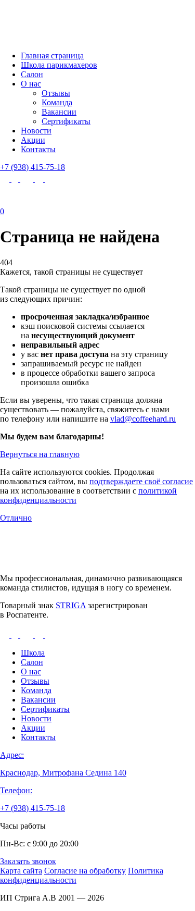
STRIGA (71, 605)
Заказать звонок (28, 861)
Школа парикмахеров (59, 64)
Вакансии (59, 111)
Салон (32, 74)
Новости (36, 130)
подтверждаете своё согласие (141, 481)
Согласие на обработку (85, 870)
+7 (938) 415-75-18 (32, 167)
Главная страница (52, 55)
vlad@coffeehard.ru (143, 418)
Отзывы (56, 93)
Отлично (16, 517)
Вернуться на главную (40, 454)
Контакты (38, 149)
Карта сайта (21, 870)
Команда (57, 102)
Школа (33, 652)
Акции (33, 140)
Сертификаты (66, 121)
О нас (31, 83)
